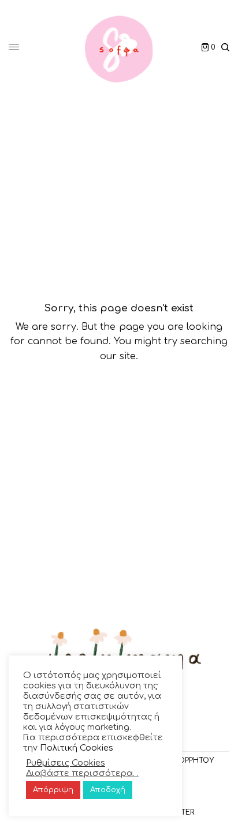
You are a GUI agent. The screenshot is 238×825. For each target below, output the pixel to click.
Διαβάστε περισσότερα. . (82, 773)
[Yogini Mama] (119, 48)
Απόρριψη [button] (53, 790)
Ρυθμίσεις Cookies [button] (65, 762)
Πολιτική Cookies (76, 747)
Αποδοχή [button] (107, 790)
